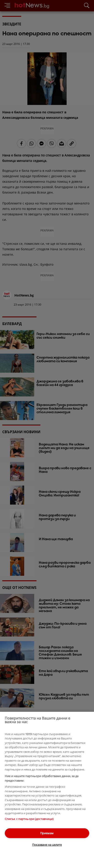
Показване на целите (47, 845)
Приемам (47, 833)
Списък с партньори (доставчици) (29, 819)
